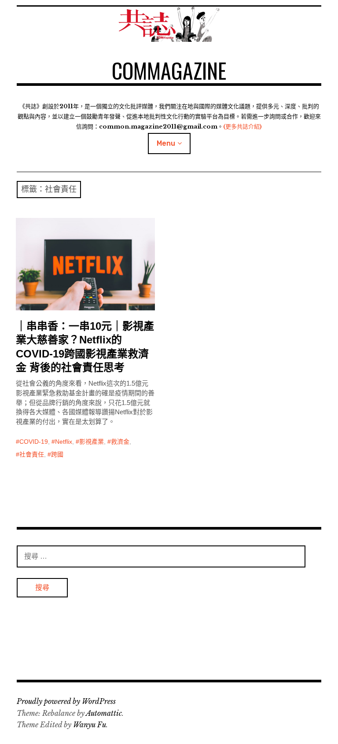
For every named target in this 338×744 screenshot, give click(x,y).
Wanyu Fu (89, 724)
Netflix (63, 441)
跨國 (57, 454)
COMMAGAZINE (169, 70)
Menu (166, 143)
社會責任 (31, 454)
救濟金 (120, 441)
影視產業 (91, 441)
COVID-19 (33, 441)
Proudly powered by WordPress (66, 701)
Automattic (104, 713)
